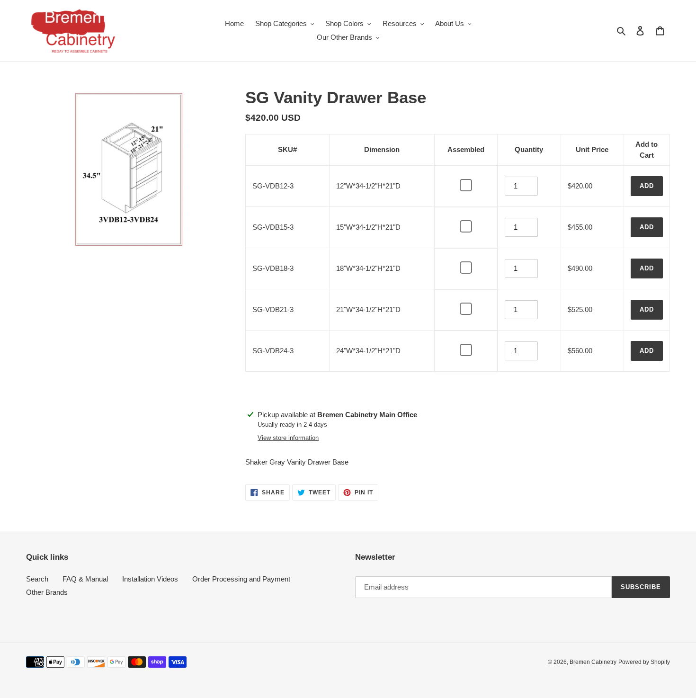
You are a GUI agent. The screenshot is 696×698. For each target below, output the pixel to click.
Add (647, 185)
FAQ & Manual (85, 579)
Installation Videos (150, 579)
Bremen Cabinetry (593, 662)
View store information (288, 437)
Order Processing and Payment (241, 579)
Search (37, 579)
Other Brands (47, 592)
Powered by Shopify (644, 662)
